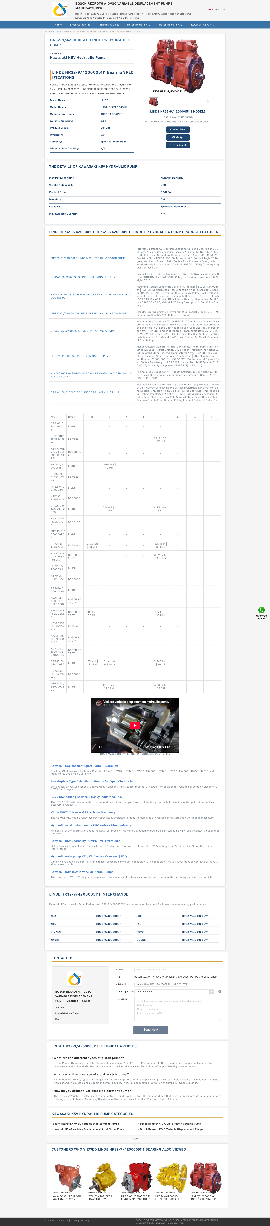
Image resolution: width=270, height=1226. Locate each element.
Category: (56, 141)
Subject (121, 984)
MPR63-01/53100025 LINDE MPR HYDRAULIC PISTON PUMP (88, 258)
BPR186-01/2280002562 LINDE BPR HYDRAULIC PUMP (85, 392)
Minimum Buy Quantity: (64, 148)
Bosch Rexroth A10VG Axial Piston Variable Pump (173, 24)
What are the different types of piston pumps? (89, 1058)
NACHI (55, 940)
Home (58, 24)
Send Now (150, 1030)
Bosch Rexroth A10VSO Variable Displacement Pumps (141, 24)
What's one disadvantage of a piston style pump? (91, 1075)
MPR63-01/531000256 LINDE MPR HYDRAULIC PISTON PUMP (88, 313)
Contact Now (178, 129)
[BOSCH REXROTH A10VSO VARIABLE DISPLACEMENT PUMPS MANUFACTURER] (59, 8)
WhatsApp (178, 137)
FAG (139, 924)
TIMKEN (56, 932)
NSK (53, 916)
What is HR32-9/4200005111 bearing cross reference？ (178, 121)
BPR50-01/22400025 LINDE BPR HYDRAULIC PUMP (83, 331)
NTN (53, 924)
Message (121, 999)
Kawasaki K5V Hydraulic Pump (78, 31)
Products (57, 31)
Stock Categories (80, 24)
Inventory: (56, 135)
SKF (139, 916)
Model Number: (59, 107)
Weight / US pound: (61, 121)
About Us (50, 1220)
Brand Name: (58, 100)
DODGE (141, 940)
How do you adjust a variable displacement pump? (92, 1091)
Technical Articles (108, 24)
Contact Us (63, 1220)
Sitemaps (86, 1220)
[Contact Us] (262, 613)
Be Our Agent (178, 145)
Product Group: (59, 128)
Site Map (75, 1220)
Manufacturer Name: (62, 114)
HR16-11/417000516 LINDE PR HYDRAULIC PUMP (80, 356)
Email (120, 969)
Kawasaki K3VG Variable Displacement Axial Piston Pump (205, 24)
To (119, 977)
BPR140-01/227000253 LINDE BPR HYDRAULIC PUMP (84, 277)
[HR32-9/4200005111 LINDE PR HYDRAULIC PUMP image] (178, 66)
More (136, 1138)
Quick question (126, 991)
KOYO (140, 932)
